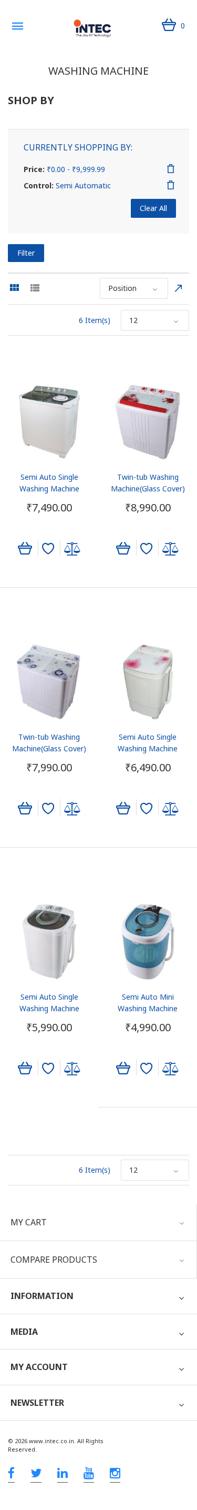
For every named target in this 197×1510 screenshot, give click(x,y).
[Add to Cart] (25, 547)
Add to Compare (72, 549)
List (34, 288)
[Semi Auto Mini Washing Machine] (148, 941)
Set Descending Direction (178, 288)
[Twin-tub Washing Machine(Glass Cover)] (148, 422)
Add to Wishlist (48, 549)
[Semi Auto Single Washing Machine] (49, 422)
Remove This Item (170, 169)
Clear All (153, 208)
